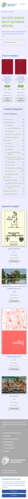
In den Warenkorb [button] (7, 99)
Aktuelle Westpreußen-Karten (15, 183)
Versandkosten (8, 95)
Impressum (6, 451)
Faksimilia (10, 125)
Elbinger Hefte (11, 165)
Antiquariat (8, 140)
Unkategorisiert (9, 119)
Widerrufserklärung (8, 445)
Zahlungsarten (7, 436)
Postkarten (8, 177)
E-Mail (5, 424)
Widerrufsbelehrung (8, 442)
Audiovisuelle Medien (13, 137)
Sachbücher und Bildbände (14, 128)
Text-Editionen (11, 146)
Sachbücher (10, 149)
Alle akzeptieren (14, 491)
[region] (14, 488)
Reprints (10, 143)
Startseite (5, 11)
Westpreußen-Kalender (11, 191)
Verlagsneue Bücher (10, 122)
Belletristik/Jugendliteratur (14, 134)
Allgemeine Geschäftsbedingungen (12, 433)
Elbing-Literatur (11, 162)
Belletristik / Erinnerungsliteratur (15, 168)
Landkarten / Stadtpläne (11, 180)
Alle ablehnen (14, 495)
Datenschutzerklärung (9, 448)
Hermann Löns (11, 171)
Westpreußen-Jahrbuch (13, 174)
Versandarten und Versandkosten (11, 439)
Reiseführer (10, 131)
